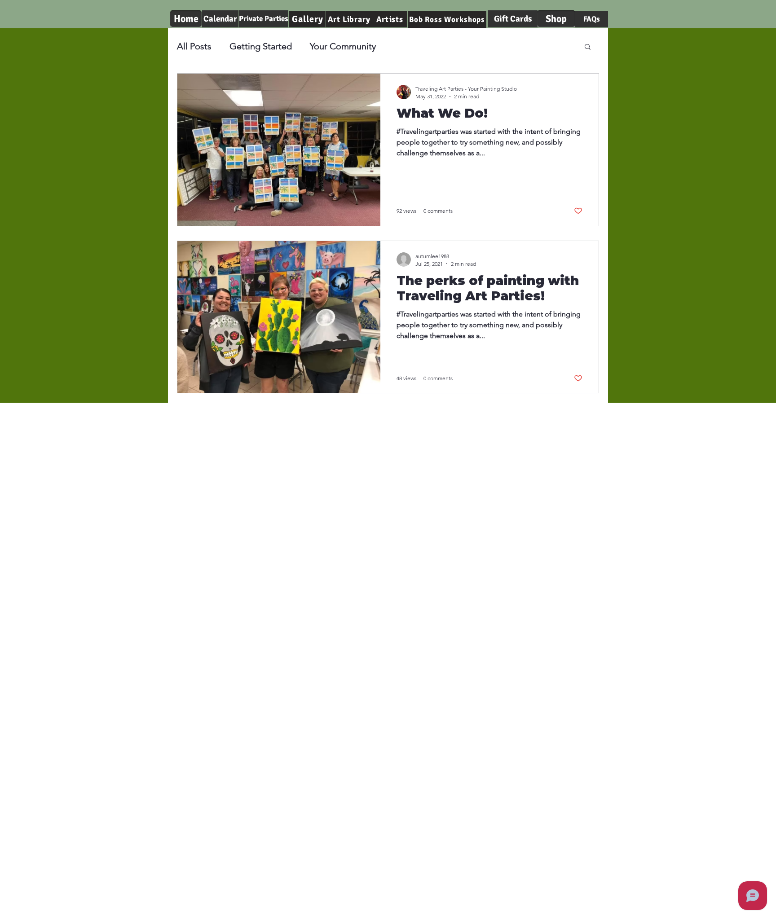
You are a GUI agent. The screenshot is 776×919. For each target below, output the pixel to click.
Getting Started (260, 46)
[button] (587, 47)
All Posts (194, 46)
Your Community (343, 46)
